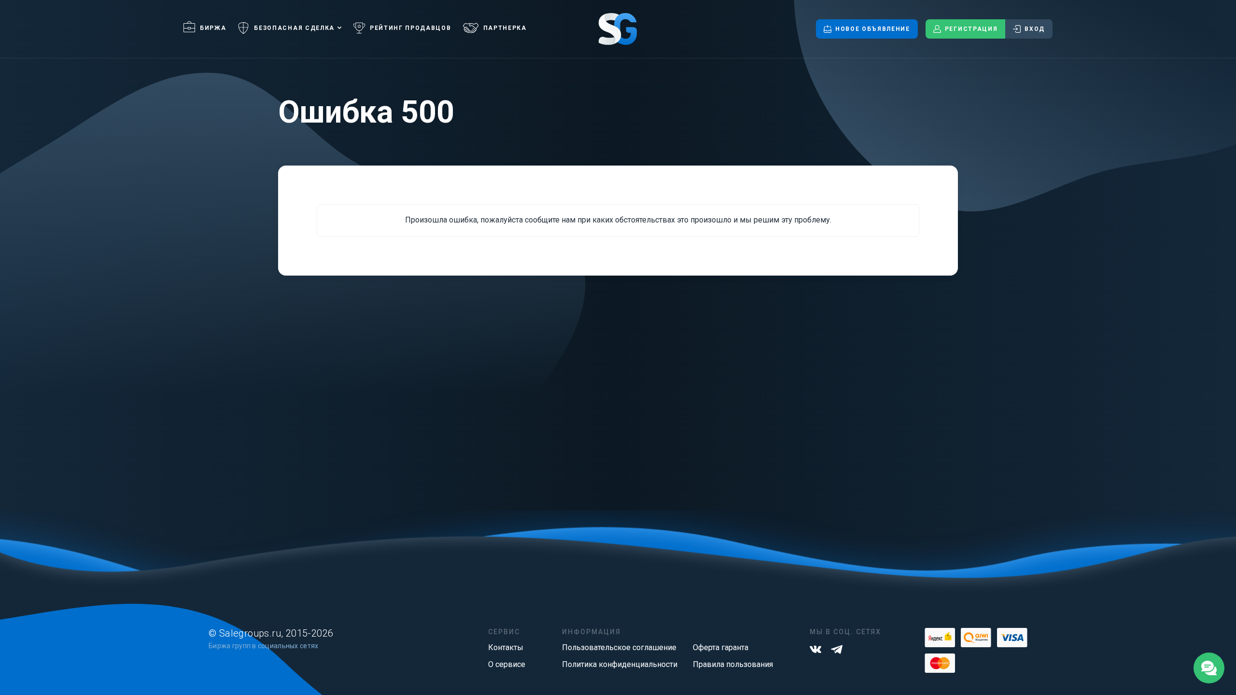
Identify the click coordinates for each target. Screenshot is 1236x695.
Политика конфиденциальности (619, 664)
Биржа (213, 28)
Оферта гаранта (720, 647)
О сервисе (506, 664)
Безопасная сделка (294, 28)
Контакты (505, 647)
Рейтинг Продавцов (410, 28)
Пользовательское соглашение (619, 647)
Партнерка (505, 28)
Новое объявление (872, 29)
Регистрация (971, 29)
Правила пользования (733, 664)
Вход (1035, 29)
